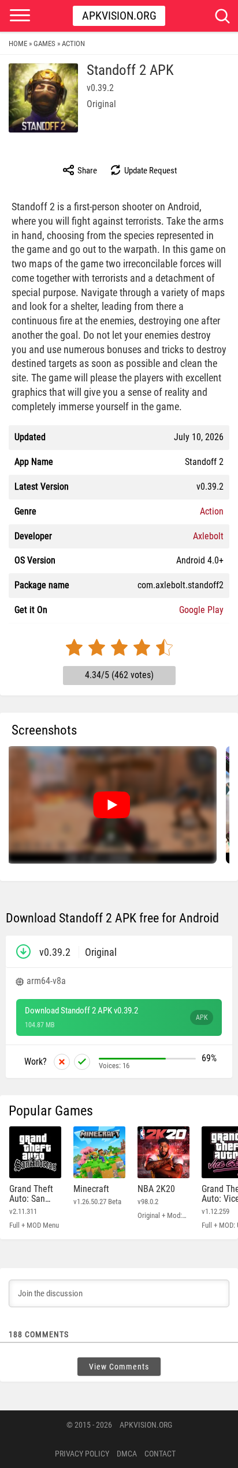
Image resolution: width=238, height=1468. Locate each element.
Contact (160, 1453)
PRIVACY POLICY (82, 1453)
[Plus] (82, 1062)
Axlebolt (208, 536)
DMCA (127, 1453)
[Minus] (62, 1062)
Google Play (201, 609)
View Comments (119, 1366)
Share (86, 170)
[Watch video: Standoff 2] (111, 804)
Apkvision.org (119, 15)
